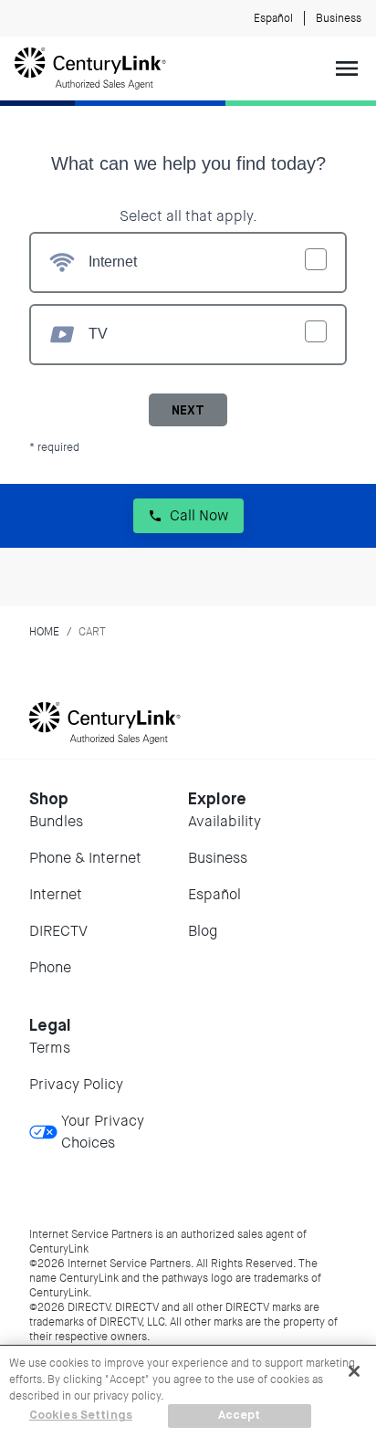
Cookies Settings (80, 1415)
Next (188, 410)
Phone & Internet (85, 857)
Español (273, 18)
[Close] (354, 1371)
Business (338, 18)
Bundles (56, 821)
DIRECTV (58, 930)
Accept (239, 1415)
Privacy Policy (76, 1084)
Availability (224, 821)
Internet (55, 894)
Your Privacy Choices (102, 1131)
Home (44, 631)
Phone (50, 967)
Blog (202, 930)
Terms (49, 1047)
